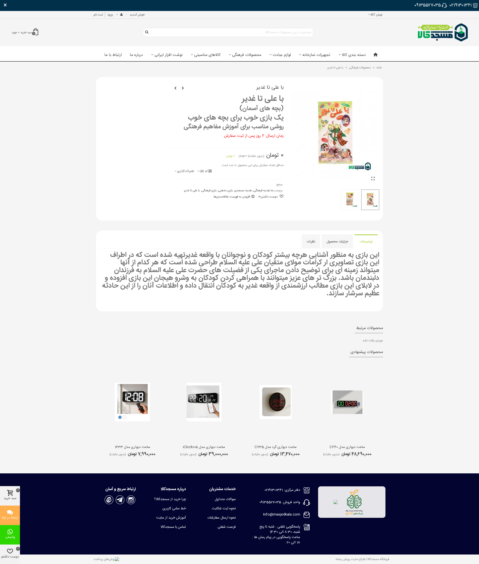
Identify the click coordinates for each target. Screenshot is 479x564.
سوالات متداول (225, 499)
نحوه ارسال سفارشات (221, 518)
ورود (110, 14)
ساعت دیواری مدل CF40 (347, 447)
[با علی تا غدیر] (373, 179)
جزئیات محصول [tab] (337, 242)
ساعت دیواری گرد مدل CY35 (275, 447)
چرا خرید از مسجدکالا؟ (170, 499)
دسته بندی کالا (354, 55)
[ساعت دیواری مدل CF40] (347, 402)
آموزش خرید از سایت (171, 518)
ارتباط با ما (113, 55)
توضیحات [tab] (366, 242)
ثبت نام (98, 14)
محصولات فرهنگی (246, 55)
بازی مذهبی (225, 190)
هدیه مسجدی (243, 190)
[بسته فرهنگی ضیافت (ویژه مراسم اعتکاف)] (183, 88)
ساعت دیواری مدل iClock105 (204, 447)
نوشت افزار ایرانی (168, 55)
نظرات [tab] (311, 242)
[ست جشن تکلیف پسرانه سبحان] (175, 88)
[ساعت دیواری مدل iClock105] (204, 402)
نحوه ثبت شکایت (224, 509)
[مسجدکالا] (442, 32)
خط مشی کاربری (174, 509)
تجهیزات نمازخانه (316, 55)
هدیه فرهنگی (261, 190)
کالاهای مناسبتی (207, 55)
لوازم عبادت (282, 55)
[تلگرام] (120, 500)
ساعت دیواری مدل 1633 (132, 447)
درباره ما (136, 55)
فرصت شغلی (227, 527)
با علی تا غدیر (192, 190)
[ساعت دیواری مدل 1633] (132, 402)
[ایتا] (109, 500)
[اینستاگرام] (131, 500)
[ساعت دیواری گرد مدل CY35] (276, 402)
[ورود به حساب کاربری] (119, 14)
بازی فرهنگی (209, 190)
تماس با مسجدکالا (173, 527)
